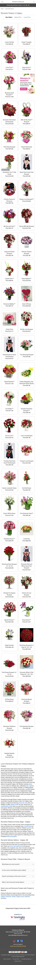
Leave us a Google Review (18, 946)
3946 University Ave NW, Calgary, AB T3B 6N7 (18, 932)
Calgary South (20, 896)
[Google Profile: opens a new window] (22, 941)
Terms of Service (7, 958)
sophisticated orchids (6, 806)
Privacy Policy (16, 958)
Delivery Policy (18, 961)
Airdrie (13, 896)
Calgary (3, 896)
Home (2, 8)
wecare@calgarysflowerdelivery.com (18, 935)
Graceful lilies (28, 826)
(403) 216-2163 (18, 933)
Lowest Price (27, 17)
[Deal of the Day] (26, 84)
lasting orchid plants (11, 836)
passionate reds (22, 803)
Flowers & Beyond (18, 1)
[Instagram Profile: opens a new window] (14, 941)
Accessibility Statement (26, 958)
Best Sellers (9, 17)
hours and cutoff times (16, 846)
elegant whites (15, 804)
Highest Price (18, 17)
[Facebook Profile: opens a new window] (18, 941)
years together (30, 786)
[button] (32, 961)
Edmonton (8, 896)
